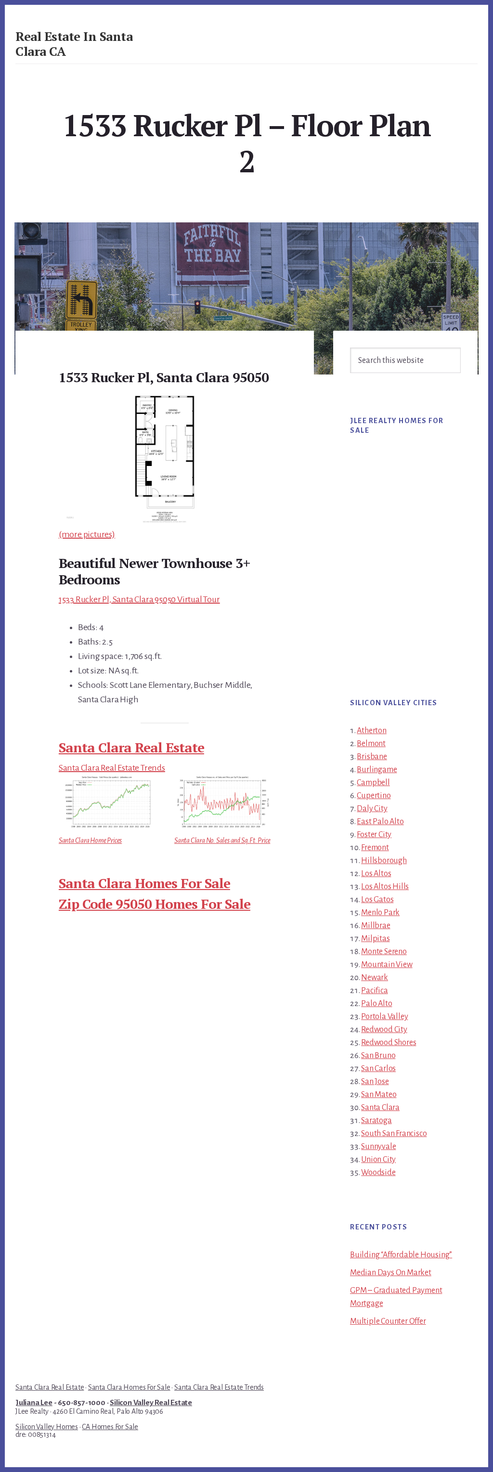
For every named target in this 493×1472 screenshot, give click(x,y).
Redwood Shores (388, 1042)
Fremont (375, 847)
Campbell (373, 782)
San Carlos (378, 1068)
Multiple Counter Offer (388, 1321)
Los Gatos (377, 899)
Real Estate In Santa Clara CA (73, 43)
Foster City (374, 834)
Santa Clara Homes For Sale (144, 883)
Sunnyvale (378, 1146)
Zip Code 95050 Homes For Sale (154, 904)
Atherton (371, 730)
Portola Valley (384, 1016)
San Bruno (378, 1055)
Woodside (378, 1172)
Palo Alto (376, 1003)
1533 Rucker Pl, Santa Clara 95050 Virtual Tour (139, 599)
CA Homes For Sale (110, 1427)
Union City (378, 1159)
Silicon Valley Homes (46, 1427)
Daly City (372, 808)
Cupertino (373, 795)
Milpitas (375, 938)
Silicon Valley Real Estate (151, 1402)
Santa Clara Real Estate (131, 747)
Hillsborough (384, 860)
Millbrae (375, 925)
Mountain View (386, 964)
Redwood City (384, 1029)
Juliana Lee (33, 1402)
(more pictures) (87, 534)
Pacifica (374, 990)
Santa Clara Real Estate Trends (112, 768)
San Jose (375, 1081)
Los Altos (376, 873)
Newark (374, 977)
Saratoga (376, 1120)
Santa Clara (380, 1107)
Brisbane (372, 756)
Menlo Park (380, 912)
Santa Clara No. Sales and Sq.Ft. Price (222, 840)
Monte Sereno (384, 951)
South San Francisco (394, 1133)
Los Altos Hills (385, 886)
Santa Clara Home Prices (90, 840)
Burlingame (377, 769)
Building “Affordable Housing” (401, 1255)
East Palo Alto (380, 821)
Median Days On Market (390, 1272)
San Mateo (378, 1094)
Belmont (371, 743)
